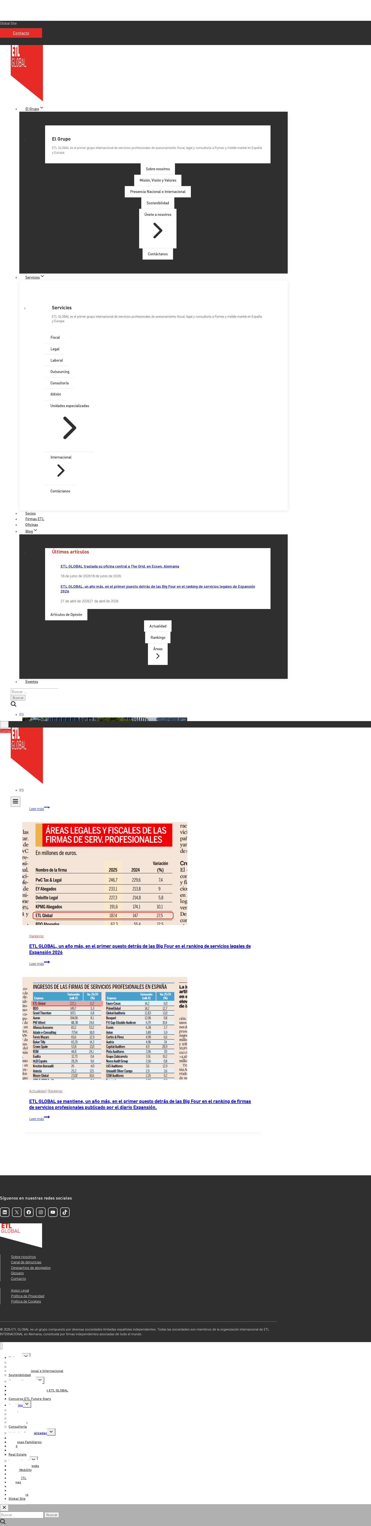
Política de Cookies (26, 1301)
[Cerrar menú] (1, 1346)
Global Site (8, 23)
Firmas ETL (34, 518)
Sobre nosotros (23, 1257)
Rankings (36, 936)
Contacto (21, 33)
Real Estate (18, 1454)
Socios (30, 513)
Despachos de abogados (31, 1268)
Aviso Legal (20, 1290)
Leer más (39, 809)
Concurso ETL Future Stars (30, 1398)
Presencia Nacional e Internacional (36, 1370)
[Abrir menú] (15, 802)
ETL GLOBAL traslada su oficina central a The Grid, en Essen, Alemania (120, 566)
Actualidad (37, 1091)
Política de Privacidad (27, 1296)
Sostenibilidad (20, 1375)
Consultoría (18, 1426)
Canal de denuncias (26, 1262)
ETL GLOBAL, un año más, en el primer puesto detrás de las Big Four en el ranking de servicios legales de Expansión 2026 (158, 588)
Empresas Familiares (25, 1442)
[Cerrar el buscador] (4, 1507)
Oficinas (31, 524)
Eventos (31, 681)
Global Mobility (20, 1469)
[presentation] (142, 874)
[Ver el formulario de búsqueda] (4, 724)
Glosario (17, 1273)
